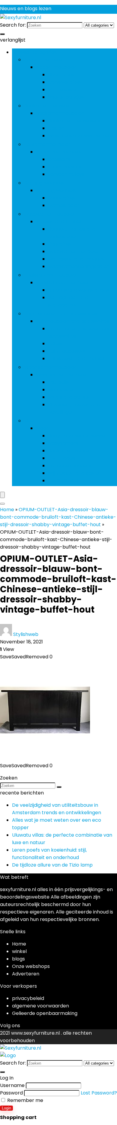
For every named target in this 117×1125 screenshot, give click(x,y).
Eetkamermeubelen (47, 144)
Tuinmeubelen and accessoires (60, 313)
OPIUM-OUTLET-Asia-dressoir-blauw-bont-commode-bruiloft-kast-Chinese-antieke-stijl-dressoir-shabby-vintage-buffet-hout (58, 517)
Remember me (24, 1100)
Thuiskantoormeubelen (51, 275)
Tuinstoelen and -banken (77, 358)
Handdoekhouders (69, 465)
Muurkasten (62, 389)
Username (12, 1085)
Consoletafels (64, 82)
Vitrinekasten (64, 89)
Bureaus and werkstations (78, 290)
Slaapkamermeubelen (50, 214)
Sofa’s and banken (70, 397)
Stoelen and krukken (60, 221)
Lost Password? (99, 1092)
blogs (18, 958)
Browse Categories (34, 52)
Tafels (55, 343)
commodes (61, 458)
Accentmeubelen (44, 59)
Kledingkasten (64, 480)
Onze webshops (31, 966)
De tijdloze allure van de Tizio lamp (52, 864)
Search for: (13, 25)
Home (7, 509)
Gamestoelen (64, 205)
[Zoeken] (2, 34)
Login (6, 1108)
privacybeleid (28, 998)
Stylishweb (25, 634)
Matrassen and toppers (76, 258)
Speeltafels (61, 197)
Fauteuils (58, 382)
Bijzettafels (61, 74)
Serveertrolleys (66, 174)
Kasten (56, 128)
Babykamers (63, 443)
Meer (30, 420)
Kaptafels (59, 243)
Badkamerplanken (70, 450)
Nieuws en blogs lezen (25, 8)
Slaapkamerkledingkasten (79, 266)
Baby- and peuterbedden (78, 435)
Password (11, 1092)
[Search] (2, 504)
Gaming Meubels (44, 182)
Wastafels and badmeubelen (82, 135)
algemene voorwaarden (40, 1005)
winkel (19, 951)
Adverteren (25, 973)
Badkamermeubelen (48, 105)
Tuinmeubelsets (67, 351)
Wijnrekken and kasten (75, 473)
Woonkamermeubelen (50, 367)
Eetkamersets (64, 166)
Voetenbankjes (66, 97)
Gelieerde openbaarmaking (44, 1013)
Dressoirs (59, 159)
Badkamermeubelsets (74, 120)
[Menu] (2, 495)
